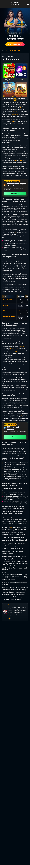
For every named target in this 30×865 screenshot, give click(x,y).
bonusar (12, 121)
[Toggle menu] (28, 4)
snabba (20, 415)
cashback (15, 111)
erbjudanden (15, 114)
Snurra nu (15, 437)
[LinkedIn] (9, 618)
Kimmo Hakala (12, 605)
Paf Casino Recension (15, 4)
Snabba (19, 310)
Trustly (21, 160)
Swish (15, 160)
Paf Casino (23, 107)
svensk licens (22, 346)
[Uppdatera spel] (15, 99)
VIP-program (18, 351)
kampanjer (15, 157)
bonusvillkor (5, 107)
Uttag (4, 310)
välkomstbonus (14, 348)
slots (15, 232)
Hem (2, 50)
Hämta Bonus (15, 193)
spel (11, 527)
